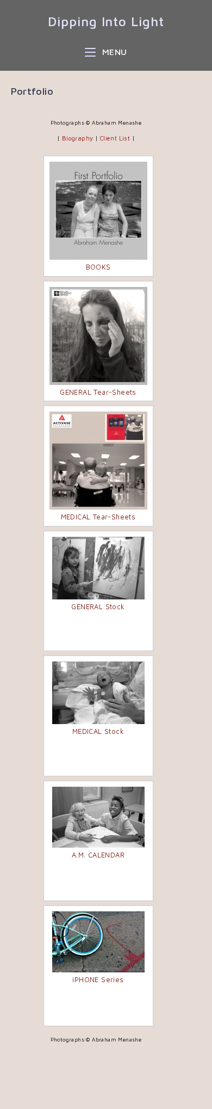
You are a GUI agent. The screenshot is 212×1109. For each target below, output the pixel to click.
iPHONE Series (97, 979)
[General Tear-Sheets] (98, 336)
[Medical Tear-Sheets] (98, 461)
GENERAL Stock (97, 606)
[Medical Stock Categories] (98, 692)
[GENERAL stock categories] (98, 568)
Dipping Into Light (106, 21)
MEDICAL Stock (98, 731)
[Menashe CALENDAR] (98, 817)
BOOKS (98, 266)
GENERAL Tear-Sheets (98, 392)
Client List (115, 138)
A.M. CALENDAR (98, 854)
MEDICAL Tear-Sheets (98, 516)
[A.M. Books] (98, 211)
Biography (77, 138)
